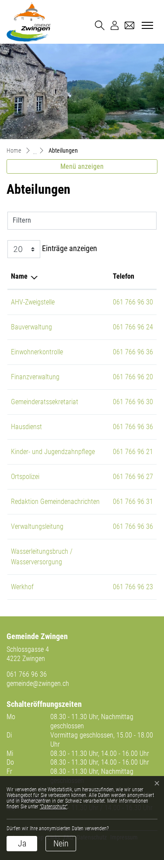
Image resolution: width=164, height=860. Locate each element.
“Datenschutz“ (53, 807)
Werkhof (22, 587)
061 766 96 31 (133, 501)
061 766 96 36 (133, 352)
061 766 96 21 (133, 451)
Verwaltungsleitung (37, 526)
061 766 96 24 (133, 327)
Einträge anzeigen (68, 248)
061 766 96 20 (133, 377)
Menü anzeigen (82, 166)
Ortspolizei (25, 476)
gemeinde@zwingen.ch (38, 683)
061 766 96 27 (133, 476)
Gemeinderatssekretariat (44, 402)
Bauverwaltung (31, 327)
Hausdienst (26, 427)
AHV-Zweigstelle (33, 302)
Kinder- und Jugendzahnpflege (53, 451)
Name (19, 276)
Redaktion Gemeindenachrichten (55, 501)
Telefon (123, 276)
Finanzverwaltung (35, 377)
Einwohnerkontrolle (37, 352)
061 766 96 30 (133, 302)
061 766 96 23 (133, 587)
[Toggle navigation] (146, 26)
